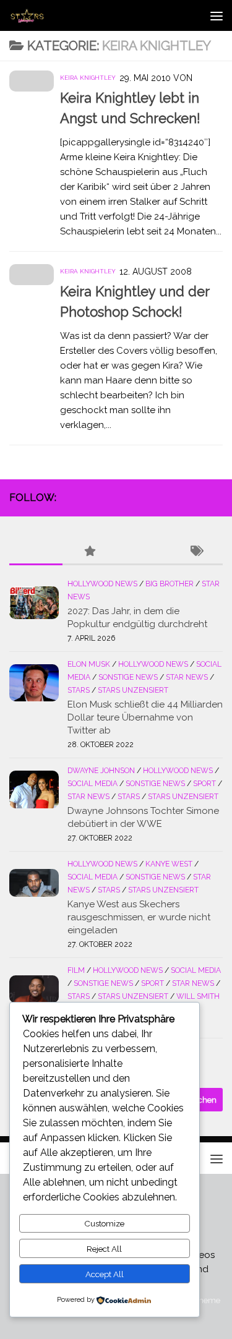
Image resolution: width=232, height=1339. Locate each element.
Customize (104, 1223)
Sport (204, 783)
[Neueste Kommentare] (143, 552)
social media (92, 783)
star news (187, 677)
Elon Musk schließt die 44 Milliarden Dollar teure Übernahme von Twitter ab (145, 717)
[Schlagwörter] (196, 552)
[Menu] (216, 15)
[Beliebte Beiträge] (89, 552)
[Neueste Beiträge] (35, 552)
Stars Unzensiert (133, 690)
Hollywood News (102, 584)
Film (76, 970)
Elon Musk (88, 664)
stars (78, 690)
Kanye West (168, 864)
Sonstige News (128, 677)
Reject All (104, 1249)
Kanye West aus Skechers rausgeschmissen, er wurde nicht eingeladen (138, 917)
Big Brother (169, 584)
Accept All (104, 1274)
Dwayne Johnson (101, 770)
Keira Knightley (88, 77)
